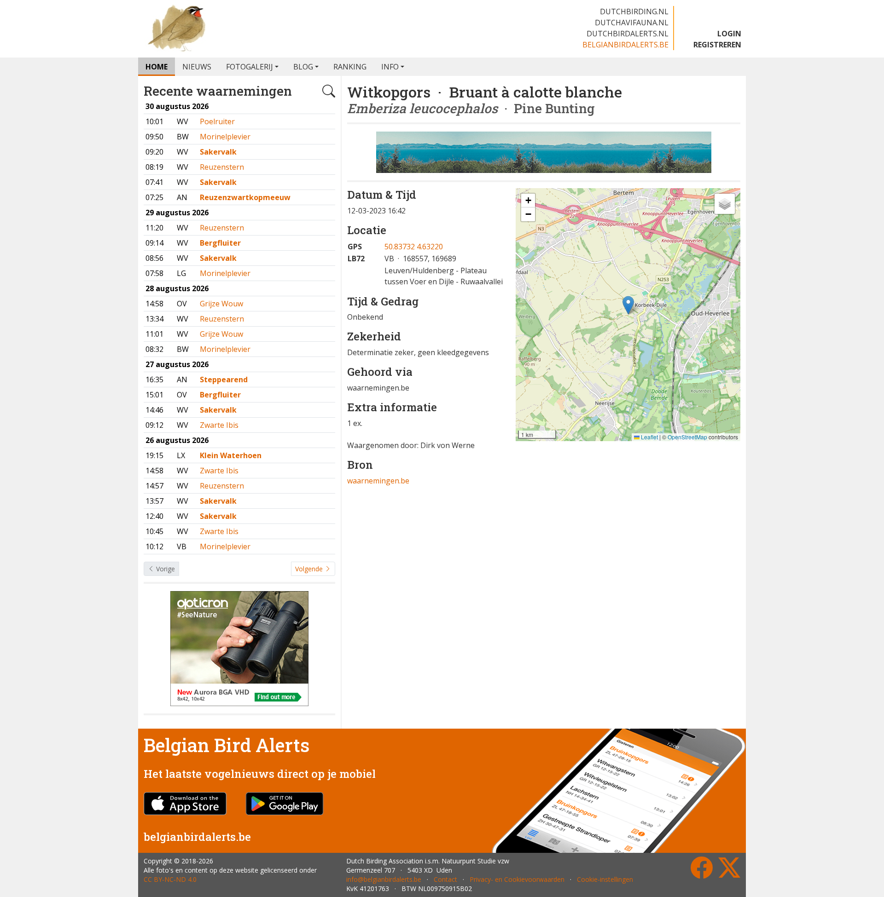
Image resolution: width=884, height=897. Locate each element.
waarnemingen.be (378, 481)
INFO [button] (390, 67)
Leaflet (649, 437)
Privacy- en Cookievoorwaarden (517, 879)
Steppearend (224, 379)
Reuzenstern (222, 167)
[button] (628, 305)
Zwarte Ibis (219, 425)
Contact (445, 879)
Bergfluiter (220, 243)
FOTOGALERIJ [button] (249, 67)
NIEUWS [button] (196, 67)
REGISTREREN (717, 45)
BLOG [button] (303, 67)
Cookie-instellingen (605, 879)
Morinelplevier (225, 137)
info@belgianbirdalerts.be (383, 879)
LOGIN (729, 34)
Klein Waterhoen (231, 455)
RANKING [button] (349, 67)
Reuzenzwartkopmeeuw (245, 197)
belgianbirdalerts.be (625, 45)
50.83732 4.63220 (413, 247)
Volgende (310, 568)
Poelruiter (217, 121)
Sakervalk (218, 152)
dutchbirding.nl (634, 11)
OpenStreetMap (687, 437)
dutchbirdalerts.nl (628, 34)
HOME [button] (156, 67)
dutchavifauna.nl (632, 22)
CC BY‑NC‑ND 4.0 (170, 879)
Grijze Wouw (221, 304)
